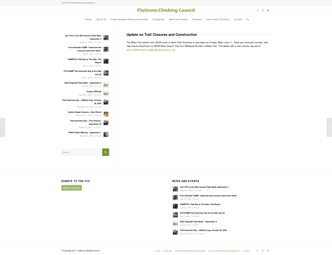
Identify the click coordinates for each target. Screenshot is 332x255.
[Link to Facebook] (257, 10)
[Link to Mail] (268, 10)
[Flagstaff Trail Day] (329, 127)
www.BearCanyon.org (164, 49)
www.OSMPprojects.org (138, 49)
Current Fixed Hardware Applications (78, 2)
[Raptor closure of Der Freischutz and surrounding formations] (2, 127)
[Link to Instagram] (262, 10)
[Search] (246, 19)
